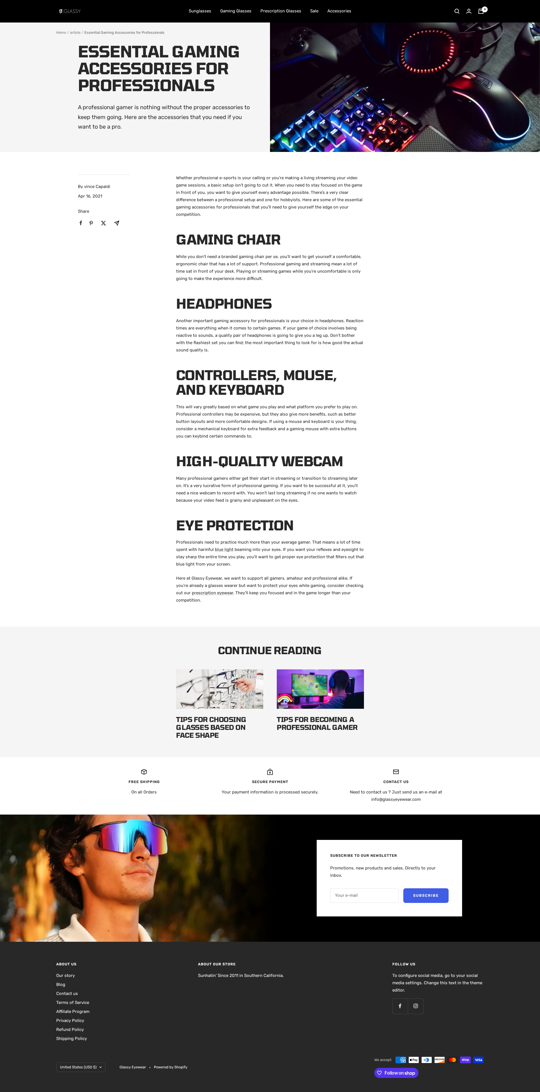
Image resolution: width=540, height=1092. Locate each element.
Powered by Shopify (170, 1067)
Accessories (339, 11)
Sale (314, 11)
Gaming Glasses (235, 11)
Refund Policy (70, 1029)
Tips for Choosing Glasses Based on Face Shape (211, 727)
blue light (224, 549)
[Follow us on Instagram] (415, 1006)
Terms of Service (72, 1002)
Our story (65, 975)
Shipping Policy (71, 1038)
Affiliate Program (72, 1011)
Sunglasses (200, 11)
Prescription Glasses (280, 11)
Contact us (67, 993)
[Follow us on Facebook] (400, 1006)
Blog (60, 984)
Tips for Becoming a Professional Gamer (317, 723)
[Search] (457, 11)
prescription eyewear (212, 592)
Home (61, 32)
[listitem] (81, 223)
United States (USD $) (78, 1067)
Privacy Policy (70, 1020)
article (75, 32)
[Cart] (481, 11)
